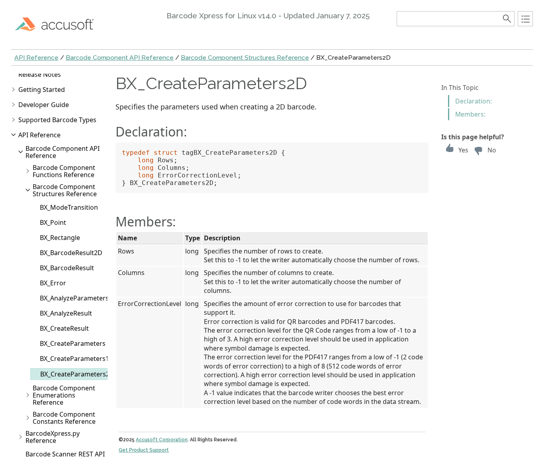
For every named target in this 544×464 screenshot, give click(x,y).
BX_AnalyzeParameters (74, 298)
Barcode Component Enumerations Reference (64, 395)
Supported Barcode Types (57, 120)
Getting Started (41, 90)
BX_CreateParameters (73, 343)
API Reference (36, 57)
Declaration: (473, 101)
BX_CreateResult (64, 328)
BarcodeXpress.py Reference (52, 437)
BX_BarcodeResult (67, 268)
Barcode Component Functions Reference (64, 171)
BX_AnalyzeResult (66, 313)
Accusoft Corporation (162, 440)
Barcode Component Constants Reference (64, 417)
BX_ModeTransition (69, 207)
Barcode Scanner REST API (65, 454)
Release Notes (39, 74)
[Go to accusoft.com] (59, 24)
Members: (470, 114)
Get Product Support (144, 450)
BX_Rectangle (60, 238)
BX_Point (53, 222)
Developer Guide (43, 105)
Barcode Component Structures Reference (245, 57)
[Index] (525, 18)
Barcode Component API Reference (120, 57)
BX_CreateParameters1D (77, 359)
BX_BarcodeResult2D (71, 253)
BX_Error (53, 283)
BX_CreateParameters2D (77, 374)
